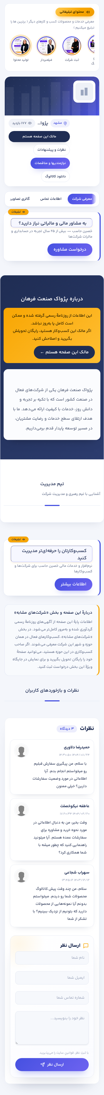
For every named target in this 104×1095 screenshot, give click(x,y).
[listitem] (20, 50)
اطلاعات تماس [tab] (51, 199)
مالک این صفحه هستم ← (64, 352)
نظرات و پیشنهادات (51, 150)
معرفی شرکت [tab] (82, 199)
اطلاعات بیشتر (73, 584)
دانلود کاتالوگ (55, 176)
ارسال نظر (55, 1064)
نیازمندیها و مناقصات (50, 163)
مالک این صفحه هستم (39, 136)
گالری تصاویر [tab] (20, 199)
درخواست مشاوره (70, 249)
